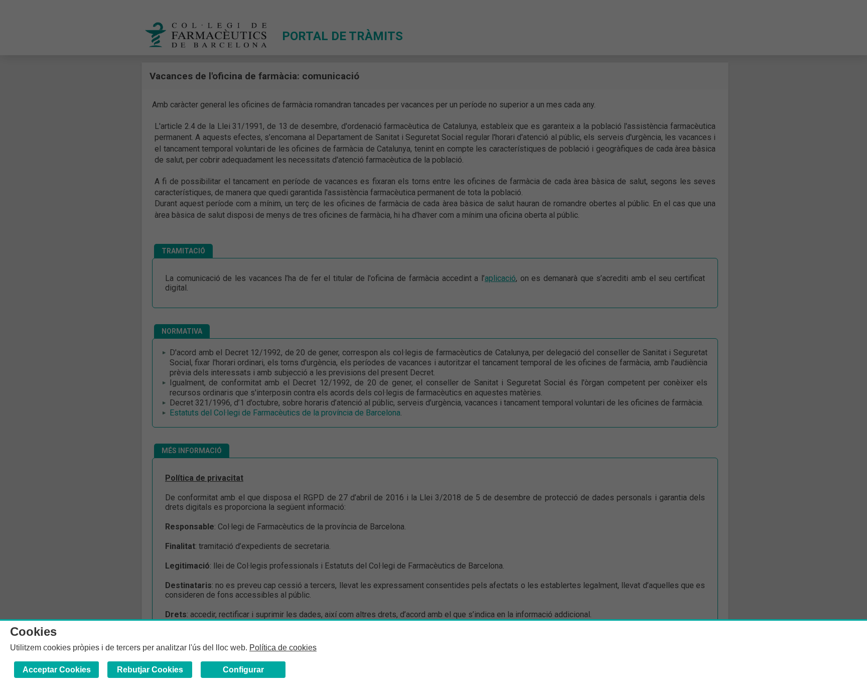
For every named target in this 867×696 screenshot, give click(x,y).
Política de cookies (283, 647)
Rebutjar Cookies (150, 669)
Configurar (243, 669)
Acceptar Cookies (57, 669)
